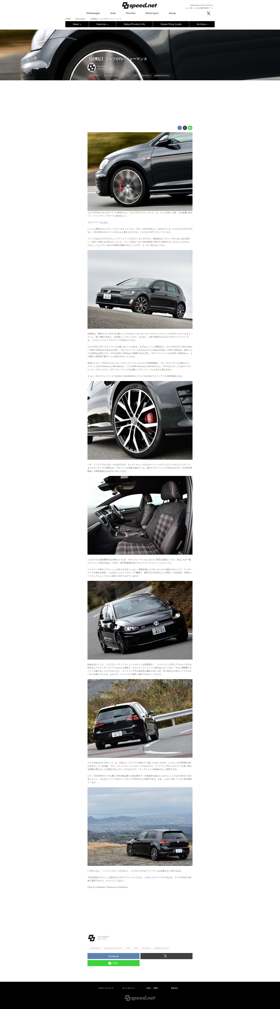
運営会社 (174, 988)
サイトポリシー (128, 988)
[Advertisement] (140, 103)
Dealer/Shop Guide (171, 24)
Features (102, 24)
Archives (202, 24)
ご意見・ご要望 (151, 988)
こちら (105, 222)
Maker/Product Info (134, 24)
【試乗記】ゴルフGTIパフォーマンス (117, 59)
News (76, 24)
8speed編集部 (103, 66)
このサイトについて (105, 988)
